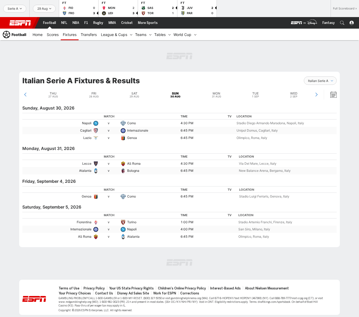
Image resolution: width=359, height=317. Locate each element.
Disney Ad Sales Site (133, 293)
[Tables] (169, 34)
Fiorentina (84, 222)
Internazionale (137, 130)
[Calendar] (330, 94)
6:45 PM (187, 130)
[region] (179, 127)
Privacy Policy (94, 288)
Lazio (87, 138)
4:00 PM (187, 229)
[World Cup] (195, 34)
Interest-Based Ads (225, 288)
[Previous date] (25, 94)
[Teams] (150, 34)
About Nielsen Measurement (267, 288)
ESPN (20, 23)
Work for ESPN (164, 293)
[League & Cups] (131, 34)
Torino (131, 222)
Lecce (86, 163)
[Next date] (316, 94)
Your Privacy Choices (75, 293)
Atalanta (85, 171)
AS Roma (134, 163)
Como (131, 123)
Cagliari (85, 130)
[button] (342, 23)
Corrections (189, 293)
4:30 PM (187, 123)
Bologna (133, 171)
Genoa (132, 138)
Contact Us (104, 293)
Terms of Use (69, 288)
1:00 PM (187, 222)
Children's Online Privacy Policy (182, 288)
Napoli (86, 123)
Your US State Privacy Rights (131, 288)
